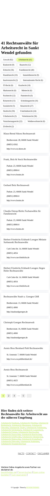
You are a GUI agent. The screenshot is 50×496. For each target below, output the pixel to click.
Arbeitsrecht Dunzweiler (11, 434)
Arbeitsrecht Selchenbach (11, 430)
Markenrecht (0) (9, 90)
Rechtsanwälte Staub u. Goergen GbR (21, 296)
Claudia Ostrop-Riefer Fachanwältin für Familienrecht (22, 212)
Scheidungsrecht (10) (29, 101)
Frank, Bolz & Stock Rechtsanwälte (20, 159)
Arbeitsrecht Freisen (9, 432)
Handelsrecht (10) (10, 75)
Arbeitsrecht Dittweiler (10, 441)
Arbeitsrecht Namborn (10, 423)
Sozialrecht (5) (9, 106)
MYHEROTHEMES (32, 487)
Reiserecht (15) (9, 101)
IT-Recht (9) (8, 85)
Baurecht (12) (25, 65)
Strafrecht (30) (9, 111)
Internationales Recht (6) (33, 80)
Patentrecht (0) (27, 96)
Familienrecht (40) (26, 70)
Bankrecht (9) (8, 65)
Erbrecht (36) (8, 70)
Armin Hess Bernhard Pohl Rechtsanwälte (23, 348)
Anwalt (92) (8, 60)
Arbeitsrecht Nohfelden (29, 441)
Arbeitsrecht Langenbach (33, 430)
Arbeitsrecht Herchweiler (28, 432)
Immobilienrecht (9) (31, 75)
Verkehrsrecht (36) (29, 116)
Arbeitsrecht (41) (25, 60)
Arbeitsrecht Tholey (17, 428)
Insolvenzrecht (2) (10, 80)
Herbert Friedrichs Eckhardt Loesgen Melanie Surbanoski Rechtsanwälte (25, 241)
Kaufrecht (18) (24, 85)
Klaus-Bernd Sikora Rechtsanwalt (19, 133)
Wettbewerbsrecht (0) (36, 121)
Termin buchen (25, 472)
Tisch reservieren (18, 475)
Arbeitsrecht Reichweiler (32, 434)
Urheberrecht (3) (10, 116)
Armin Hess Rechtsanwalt (16, 369)
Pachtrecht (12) (9, 96)
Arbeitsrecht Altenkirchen (32, 437)
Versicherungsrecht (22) (12, 121)
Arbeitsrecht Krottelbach (32, 439)
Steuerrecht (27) (26, 106)
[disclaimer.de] (22, 23)
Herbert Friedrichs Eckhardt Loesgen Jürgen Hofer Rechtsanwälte (24, 269)
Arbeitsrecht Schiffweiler (11, 437)
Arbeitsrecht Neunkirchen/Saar (13, 444)
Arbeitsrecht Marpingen (21, 425)
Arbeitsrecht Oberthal (28, 423)
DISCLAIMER (43, 453)
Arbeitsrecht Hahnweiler (11, 439)
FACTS (21, 453)
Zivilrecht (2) (8, 126)
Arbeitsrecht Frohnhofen (36, 428)
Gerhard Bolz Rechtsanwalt (16, 185)
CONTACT (31, 453)
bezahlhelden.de (8, 472)
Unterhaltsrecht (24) (28, 111)
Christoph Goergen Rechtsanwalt (19, 322)
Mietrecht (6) (27, 90)
